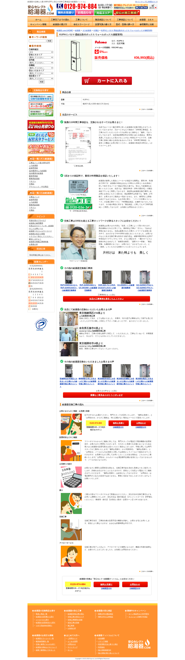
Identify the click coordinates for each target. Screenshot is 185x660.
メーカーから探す (42, 620)
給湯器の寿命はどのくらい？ (46, 647)
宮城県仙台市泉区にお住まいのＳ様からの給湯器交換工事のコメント (68, 383)
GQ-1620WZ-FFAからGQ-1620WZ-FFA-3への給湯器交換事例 (144, 287)
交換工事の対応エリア (76, 617)
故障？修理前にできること (45, 650)
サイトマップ (141, 2)
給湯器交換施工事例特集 (38, 242)
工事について (82, 19)
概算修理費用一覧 (42, 641)
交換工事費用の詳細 (75, 620)
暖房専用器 (33, 176)
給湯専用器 (33, 168)
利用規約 (101, 647)
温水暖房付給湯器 (36, 173)
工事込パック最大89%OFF (39, 163)
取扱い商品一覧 (41, 614)
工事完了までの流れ (60, 19)
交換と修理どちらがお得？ (45, 644)
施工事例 (71, 626)
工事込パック (34, 197)
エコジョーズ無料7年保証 (138, 617)
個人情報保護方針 (104, 650)
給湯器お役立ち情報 (37, 234)
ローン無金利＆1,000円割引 (139, 614)
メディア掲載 (103, 641)
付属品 (31, 184)
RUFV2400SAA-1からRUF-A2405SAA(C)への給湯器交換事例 (69, 287)
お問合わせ (72, 644)
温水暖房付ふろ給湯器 (38, 171)
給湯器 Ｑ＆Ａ (147, 19)
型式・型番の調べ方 (125, 24)
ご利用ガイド (152, 2)
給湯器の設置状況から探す (45, 623)
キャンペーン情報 (38, 24)
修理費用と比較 (147, 24)
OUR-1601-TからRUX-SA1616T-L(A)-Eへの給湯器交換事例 (107, 287)
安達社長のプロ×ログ (37, 221)
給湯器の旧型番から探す (45, 617)
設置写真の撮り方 (103, 24)
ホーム (38, 19)
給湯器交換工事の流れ (76, 614)
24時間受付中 (118, 427)
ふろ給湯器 (33, 165)
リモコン (32, 181)
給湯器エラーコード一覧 (45, 638)
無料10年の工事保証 (105, 617)
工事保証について (125, 19)
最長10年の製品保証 (105, 614)
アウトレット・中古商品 (38, 187)
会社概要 (101, 638)
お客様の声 (33, 244)
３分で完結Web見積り (44, 626)
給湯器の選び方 (60, 24)
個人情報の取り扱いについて (108, 653)
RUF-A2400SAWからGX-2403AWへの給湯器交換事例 (88, 287)
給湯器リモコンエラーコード (40, 231)
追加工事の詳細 (73, 623)
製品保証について (103, 19)
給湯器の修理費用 (36, 223)
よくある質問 (72, 641)
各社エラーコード (82, 24)
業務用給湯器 (34, 179)
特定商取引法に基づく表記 (108, 644)
